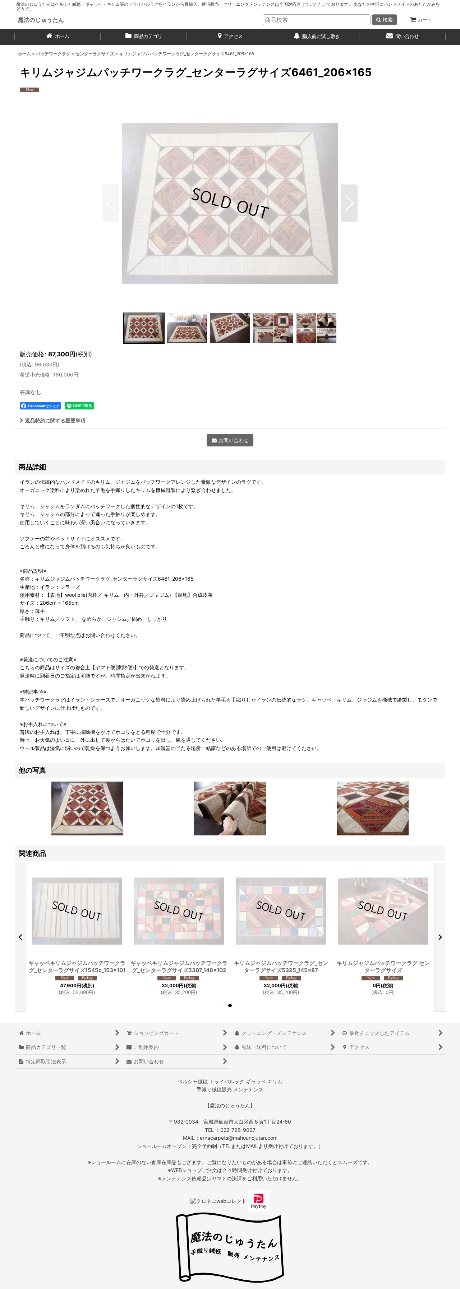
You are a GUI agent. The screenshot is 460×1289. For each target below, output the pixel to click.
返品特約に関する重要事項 (55, 420)
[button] (110, 203)
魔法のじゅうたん (41, 19)
